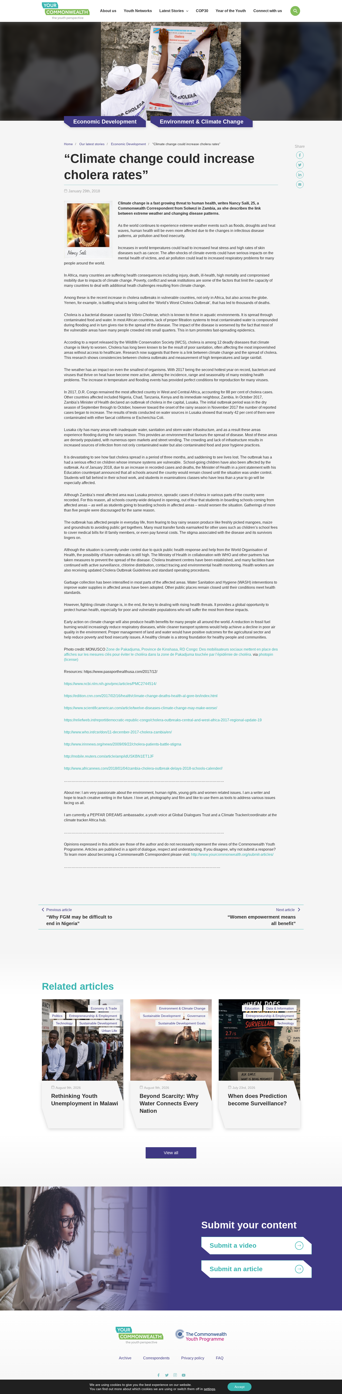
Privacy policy (192, 1358)
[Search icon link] (295, 11)
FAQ (219, 1358)
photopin (266, 654)
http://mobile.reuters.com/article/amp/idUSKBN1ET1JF (109, 756)
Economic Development (128, 144)
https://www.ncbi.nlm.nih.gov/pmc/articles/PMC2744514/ (110, 684)
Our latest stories (91, 144)
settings (209, 1389)
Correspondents (156, 1358)
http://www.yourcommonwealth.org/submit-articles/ (232, 854)
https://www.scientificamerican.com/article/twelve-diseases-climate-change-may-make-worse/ (140, 708)
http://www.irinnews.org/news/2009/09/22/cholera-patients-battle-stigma (122, 744)
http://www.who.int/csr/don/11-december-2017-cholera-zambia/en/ (118, 732)
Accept (240, 1387)
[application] (186, 11)
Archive (125, 1358)
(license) (71, 660)
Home (68, 144)
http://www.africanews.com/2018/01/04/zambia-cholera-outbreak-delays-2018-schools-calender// (143, 768)
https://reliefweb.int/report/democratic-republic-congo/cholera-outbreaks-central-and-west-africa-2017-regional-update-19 (163, 720)
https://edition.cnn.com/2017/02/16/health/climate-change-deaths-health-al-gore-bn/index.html (141, 696)
